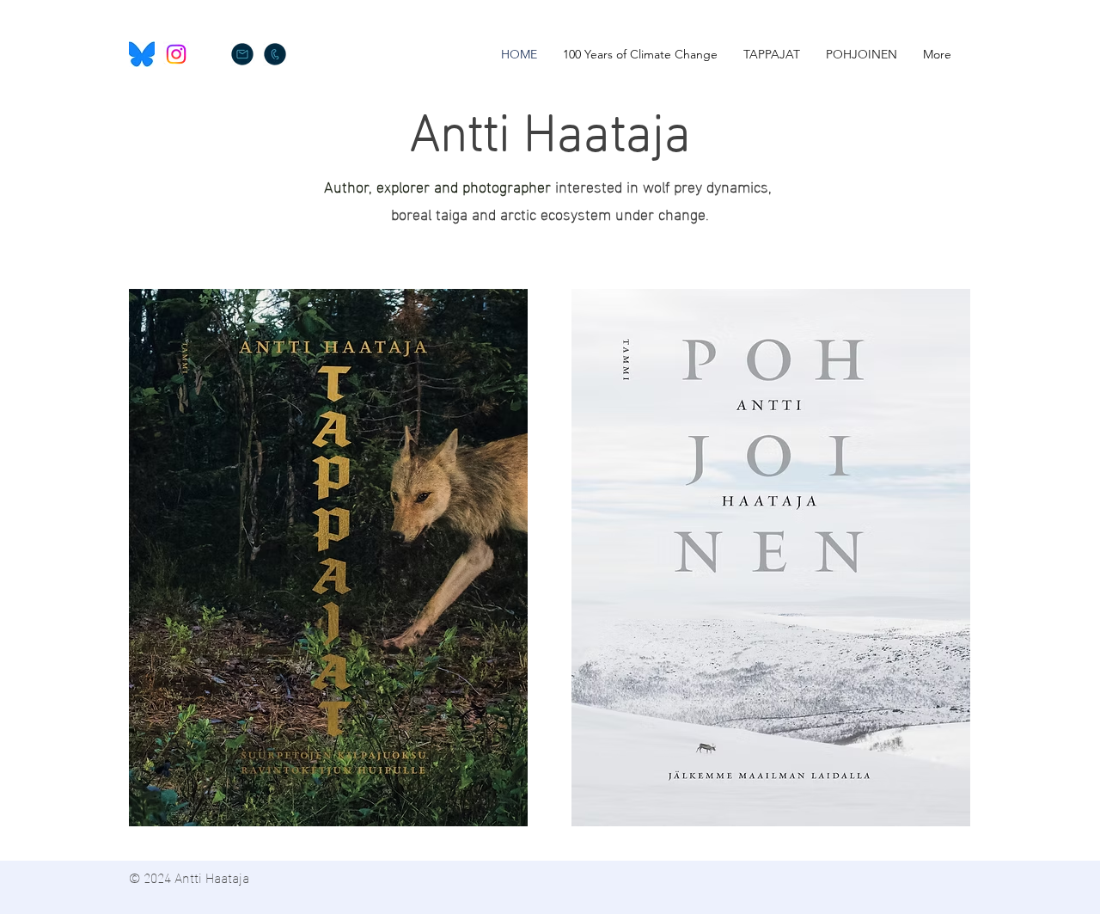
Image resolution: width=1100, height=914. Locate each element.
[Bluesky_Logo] (142, 54)
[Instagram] (176, 54)
